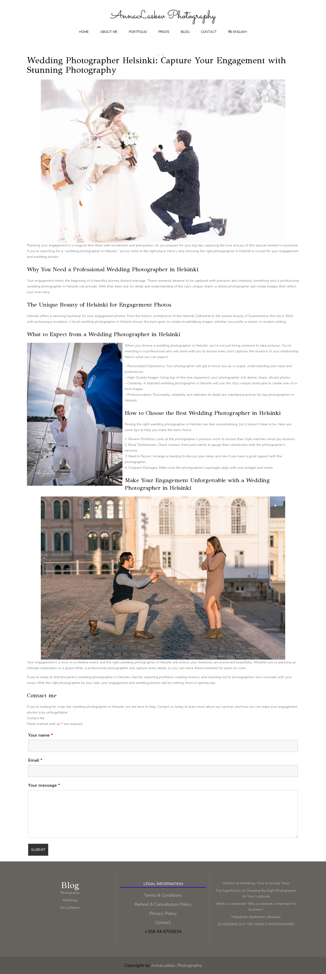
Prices (163, 32)
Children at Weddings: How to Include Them (256, 883)
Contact (209, 32)
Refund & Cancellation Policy (163, 904)
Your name (40, 735)
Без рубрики (70, 907)
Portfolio (138, 32)
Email (35, 760)
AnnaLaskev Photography (176, 965)
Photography (70, 893)
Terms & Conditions (163, 895)
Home (84, 32)
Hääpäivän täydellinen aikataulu (256, 917)
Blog (185, 32)
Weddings (70, 900)
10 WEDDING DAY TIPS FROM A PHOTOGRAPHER (256, 924)
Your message (44, 785)
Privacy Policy (163, 913)
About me (108, 32)
